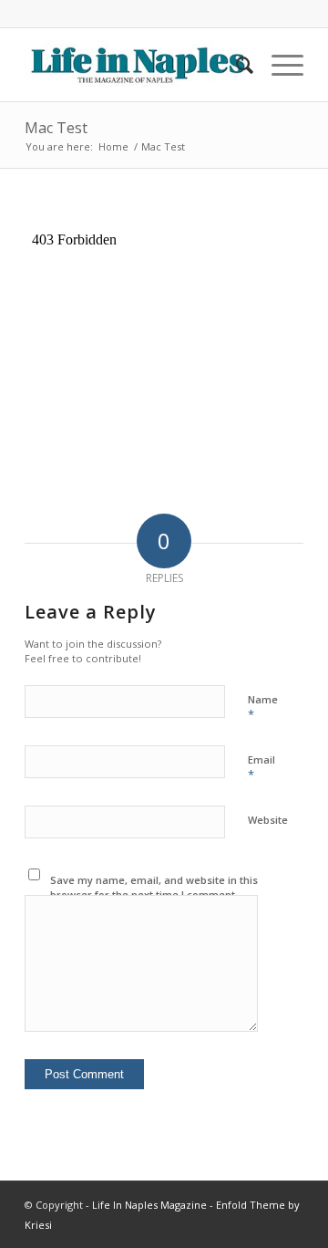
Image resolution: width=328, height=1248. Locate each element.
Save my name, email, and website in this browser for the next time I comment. (154, 887)
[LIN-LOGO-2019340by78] (136, 64)
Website (268, 820)
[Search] (235, 64)
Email (261, 768)
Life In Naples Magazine (149, 1205)
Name (263, 707)
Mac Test (56, 128)
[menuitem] (235, 64)
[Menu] (278, 64)
